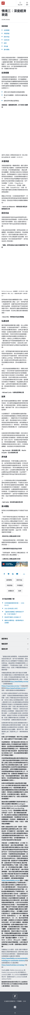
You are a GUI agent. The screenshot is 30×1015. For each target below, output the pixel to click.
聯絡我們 (5, 644)
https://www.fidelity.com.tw (10, 880)
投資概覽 (6, 30)
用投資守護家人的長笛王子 (12, 617)
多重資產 (6, 33)
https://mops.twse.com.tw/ (10, 686)
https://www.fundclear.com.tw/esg (13, 965)
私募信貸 (6, 40)
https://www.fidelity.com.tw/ (19, 681)
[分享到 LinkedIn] (13, 574)
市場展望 (20, 585)
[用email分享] (17, 574)
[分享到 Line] (8, 574)
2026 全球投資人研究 (11, 608)
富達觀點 (9, 580)
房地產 (6, 46)
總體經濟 (11, 591)
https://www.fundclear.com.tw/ (16, 688)
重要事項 (5, 639)
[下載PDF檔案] (24, 574)
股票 (5, 43)
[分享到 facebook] (4, 574)
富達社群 (5, 649)
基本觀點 (6, 49)
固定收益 (6, 37)
